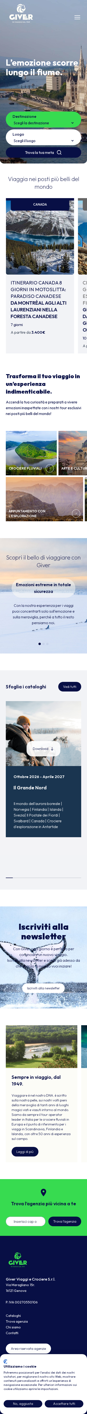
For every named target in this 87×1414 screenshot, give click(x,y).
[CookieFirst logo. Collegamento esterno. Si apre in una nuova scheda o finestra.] (5, 1361)
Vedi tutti (69, 687)
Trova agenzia (17, 1321)
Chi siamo (13, 1327)
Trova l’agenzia (64, 1221)
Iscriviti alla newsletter (43, 988)
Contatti (12, 1333)
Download (40, 749)
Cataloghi (13, 1315)
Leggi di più (25, 1152)
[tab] (39, 644)
